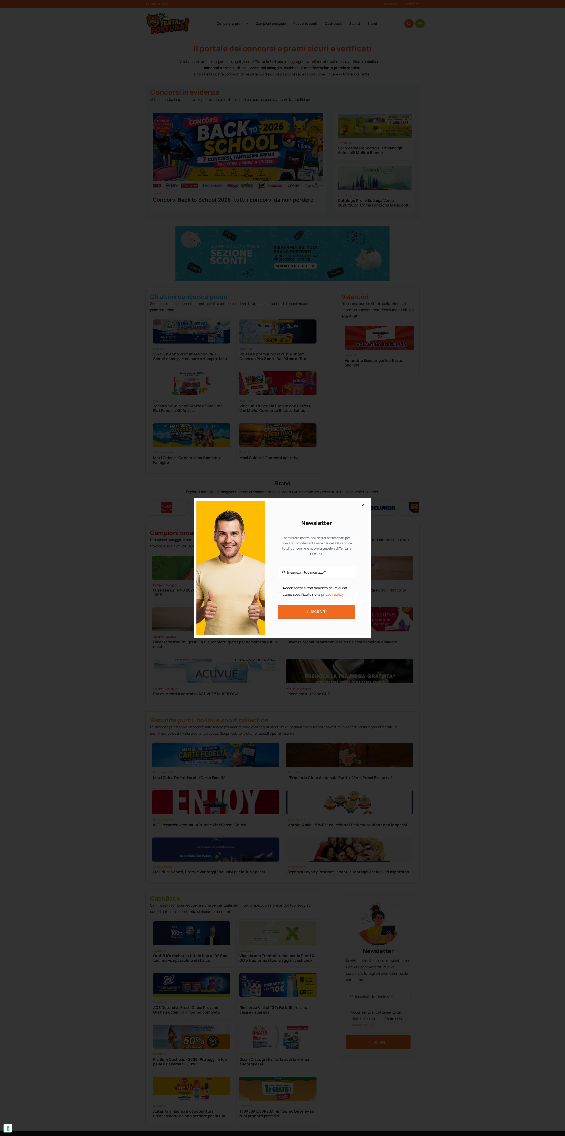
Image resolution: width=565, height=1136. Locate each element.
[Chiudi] (363, 505)
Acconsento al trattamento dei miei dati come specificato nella (315, 591)
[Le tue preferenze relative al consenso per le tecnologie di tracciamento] (8, 1128)
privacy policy (332, 594)
